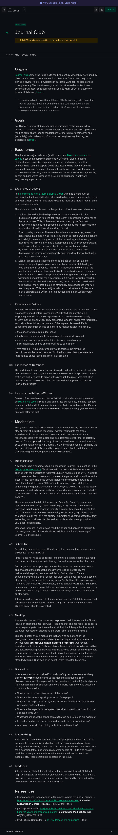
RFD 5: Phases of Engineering (63, 820)
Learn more (70, 3)
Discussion (21, 669)
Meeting (20, 615)
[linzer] (39, 92)
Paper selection (24, 461)
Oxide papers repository (28, 469)
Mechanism (25, 421)
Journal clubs (22, 74)
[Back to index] (4, 9)
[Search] (96, 9)
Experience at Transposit (29, 365)
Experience (24, 149)
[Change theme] (101, 9)
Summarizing (23, 734)
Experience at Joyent (27, 188)
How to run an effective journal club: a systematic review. (48, 800)
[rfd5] (32, 139)
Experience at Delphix (28, 304)
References (25, 791)
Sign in (111, 10)
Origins (21, 69)
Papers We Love (27, 401)
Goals (20, 120)
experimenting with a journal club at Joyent (41, 193)
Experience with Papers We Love (34, 393)
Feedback (21, 766)
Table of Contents (14, 831)
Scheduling (21, 544)
